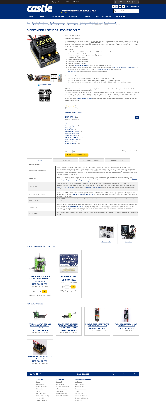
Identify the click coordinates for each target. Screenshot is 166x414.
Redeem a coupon (80, 389)
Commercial (40, 398)
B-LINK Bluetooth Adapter (102, 69)
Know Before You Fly (42, 395)
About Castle (40, 384)
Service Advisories (61, 393)
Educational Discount (81, 398)
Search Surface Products (57, 23)
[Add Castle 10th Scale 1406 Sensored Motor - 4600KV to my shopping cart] (44, 291)
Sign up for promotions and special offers (124, 374)
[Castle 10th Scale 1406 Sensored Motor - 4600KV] (40, 263)
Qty (66, 151)
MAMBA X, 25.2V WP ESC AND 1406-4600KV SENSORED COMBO (40, 325)
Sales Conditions (41, 400)
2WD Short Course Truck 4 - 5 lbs (83, 25)
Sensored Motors (40, 281)
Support (87, 16)
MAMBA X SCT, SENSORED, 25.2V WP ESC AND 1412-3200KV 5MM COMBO (68, 325)
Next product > (128, 242)
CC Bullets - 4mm (68, 276)
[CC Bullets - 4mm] (69, 263)
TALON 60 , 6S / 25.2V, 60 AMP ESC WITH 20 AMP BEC (126, 325)
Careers (38, 391)
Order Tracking (79, 384)
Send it (67, 38)
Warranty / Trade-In (103, 16)
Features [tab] (39, 160)
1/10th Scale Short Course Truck (37, 25)
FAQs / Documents (61, 389)
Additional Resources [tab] (91, 160)
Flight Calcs (59, 391)
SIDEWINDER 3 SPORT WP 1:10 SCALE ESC (39, 357)
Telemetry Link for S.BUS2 (75, 206)
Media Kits (39, 389)
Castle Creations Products (40, 23)
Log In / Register (121, 2)
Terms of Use (79, 393)
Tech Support (60, 384)
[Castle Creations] (40, 8)
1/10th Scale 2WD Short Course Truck (59, 25)
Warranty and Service (62, 386)
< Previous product (106, 242)
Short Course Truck (110, 23)
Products (42, 16)
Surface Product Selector (83, 98)
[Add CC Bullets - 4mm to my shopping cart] (73, 286)
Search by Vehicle (72, 23)
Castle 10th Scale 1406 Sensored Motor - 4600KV (40, 277)
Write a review (77, 112)
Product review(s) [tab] (117, 160)
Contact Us (120, 16)
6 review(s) (68, 112)
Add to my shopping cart (77, 155)
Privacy (77, 391)
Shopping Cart (79, 386)
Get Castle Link (58, 16)
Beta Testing (78, 400)
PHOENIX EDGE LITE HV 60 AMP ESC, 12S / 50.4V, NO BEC (97, 325)
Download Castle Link (62, 395)
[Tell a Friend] (137, 117)
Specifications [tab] (65, 160)
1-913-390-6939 (133, 6)
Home (31, 16)
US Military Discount (81, 395)
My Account (73, 16)
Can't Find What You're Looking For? (91, 23)
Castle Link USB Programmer (65, 187)
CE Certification (41, 393)
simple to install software (93, 187)
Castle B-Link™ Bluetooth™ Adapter (83, 194)
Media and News (41, 386)
